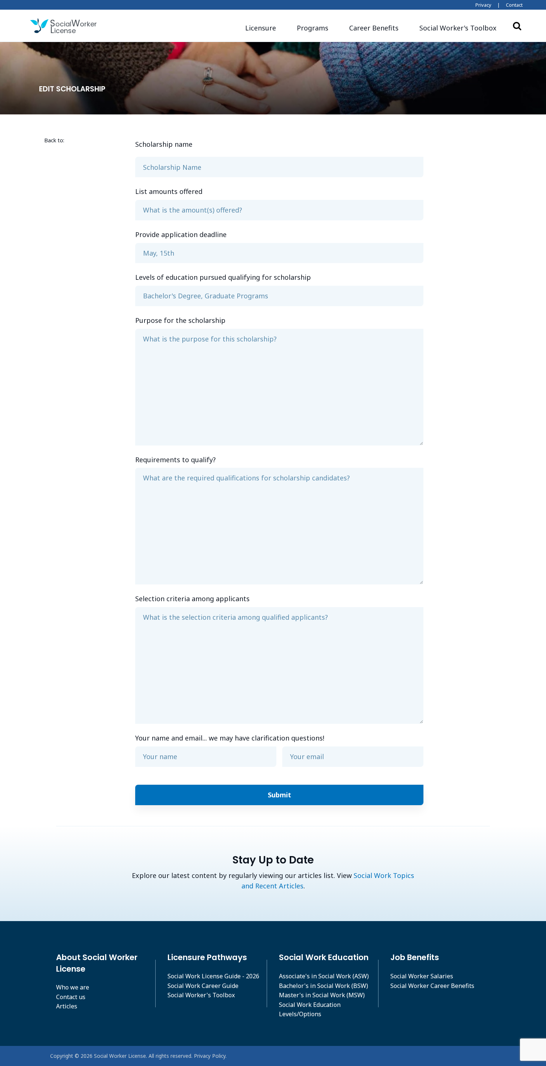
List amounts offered (168, 191)
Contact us (70, 997)
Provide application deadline (181, 234)
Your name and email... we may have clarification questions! (229, 737)
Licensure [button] (260, 27)
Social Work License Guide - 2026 (213, 976)
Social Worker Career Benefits (432, 986)
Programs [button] (312, 27)
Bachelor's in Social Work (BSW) (323, 986)
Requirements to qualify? (175, 459)
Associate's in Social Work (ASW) (324, 976)
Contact (514, 4)
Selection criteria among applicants (192, 598)
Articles (66, 1006)
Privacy (483, 4)
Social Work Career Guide (203, 986)
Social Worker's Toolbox (201, 995)
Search (517, 25)
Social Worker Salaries (421, 976)
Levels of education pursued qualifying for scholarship (223, 277)
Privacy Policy (209, 1055)
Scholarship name (163, 144)
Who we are (72, 987)
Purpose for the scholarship (180, 320)
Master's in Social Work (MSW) (322, 995)
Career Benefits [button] (374, 27)
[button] (458, 28)
